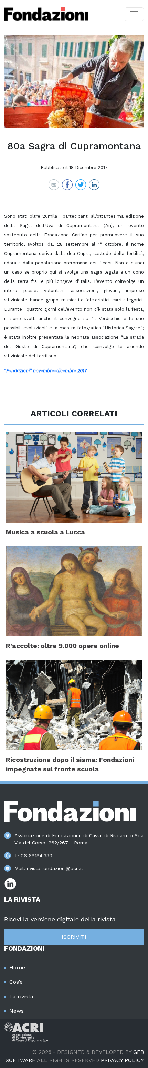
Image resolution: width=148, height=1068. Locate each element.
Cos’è (16, 982)
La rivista (21, 996)
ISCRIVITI (74, 936)
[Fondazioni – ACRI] (46, 14)
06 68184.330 (36, 855)
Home (17, 967)
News (16, 1011)
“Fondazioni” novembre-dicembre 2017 (45, 370)
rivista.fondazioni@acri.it (55, 868)
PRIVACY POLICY (122, 1060)
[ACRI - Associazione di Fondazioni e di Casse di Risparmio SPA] (26, 1031)
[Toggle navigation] (134, 14)
